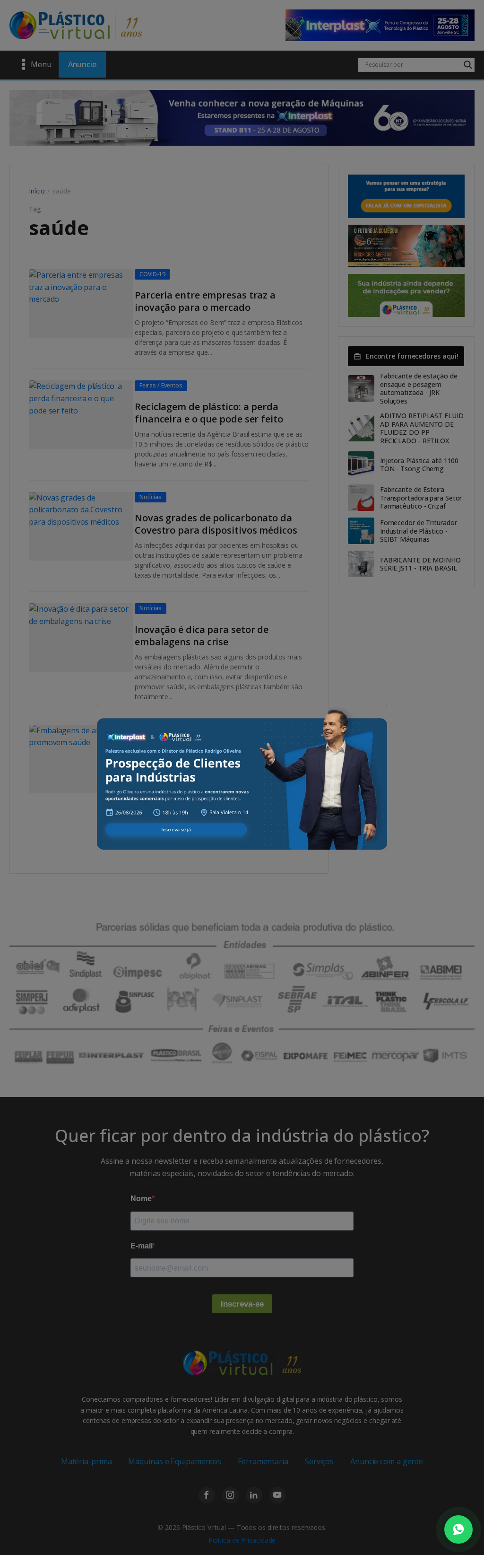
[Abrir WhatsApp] (458, 1529)
